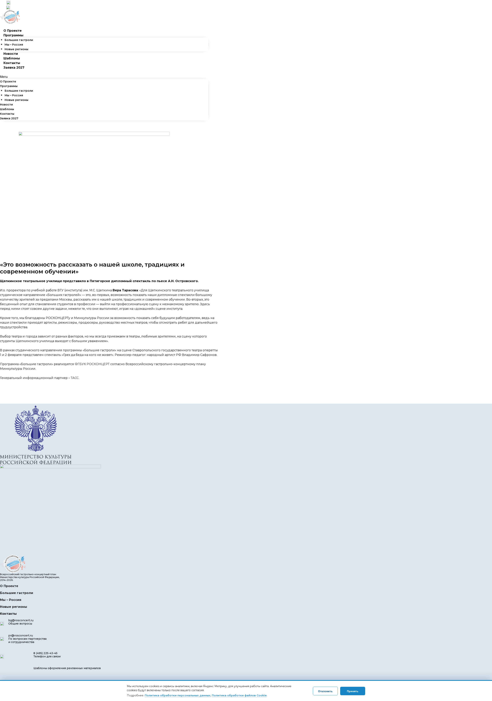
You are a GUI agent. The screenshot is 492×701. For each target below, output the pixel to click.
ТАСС (75, 378)
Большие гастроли (19, 40)
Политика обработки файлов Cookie (239, 695)
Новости (10, 54)
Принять (352, 691)
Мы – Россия (14, 44)
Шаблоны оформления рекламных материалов (67, 668)
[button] (104, 76)
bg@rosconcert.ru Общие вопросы (20, 622)
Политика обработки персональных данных (177, 695)
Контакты (11, 63)
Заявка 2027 (13, 67)
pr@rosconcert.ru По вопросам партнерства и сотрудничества (27, 639)
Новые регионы (16, 49)
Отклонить (325, 691)
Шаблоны (11, 58)
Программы (13, 35)
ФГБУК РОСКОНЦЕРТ (92, 364)
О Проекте (12, 30)
